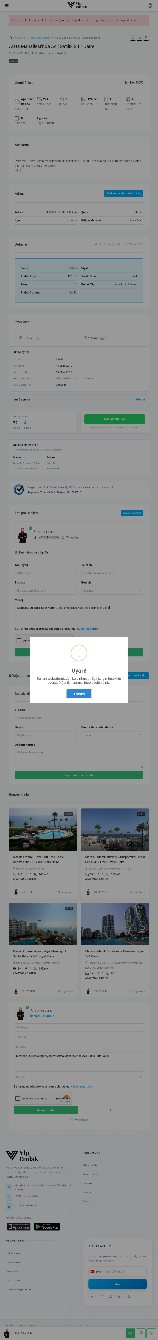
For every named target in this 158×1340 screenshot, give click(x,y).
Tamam (79, 694)
